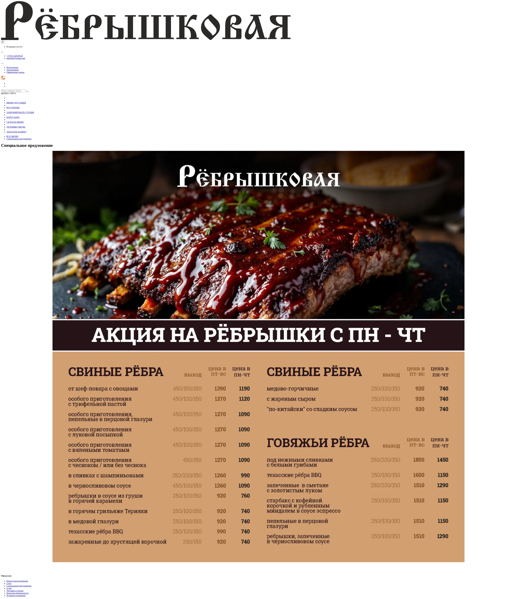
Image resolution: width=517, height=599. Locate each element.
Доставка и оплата (14, 591)
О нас (9, 588)
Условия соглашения (15, 595)
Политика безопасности (17, 593)
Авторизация (12, 70)
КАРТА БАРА (13, 117)
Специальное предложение (19, 139)
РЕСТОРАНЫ (13, 107)
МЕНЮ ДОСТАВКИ (16, 103)
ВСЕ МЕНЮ (12, 136)
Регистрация (12, 67)
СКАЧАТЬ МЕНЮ (15, 122)
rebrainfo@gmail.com (15, 58)
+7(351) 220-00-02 (14, 56)
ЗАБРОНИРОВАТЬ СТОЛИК (20, 112)
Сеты (8, 583)
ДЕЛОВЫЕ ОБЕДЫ (15, 127)
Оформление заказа (15, 72)
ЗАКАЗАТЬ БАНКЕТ (16, 132)
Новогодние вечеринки (17, 581)
